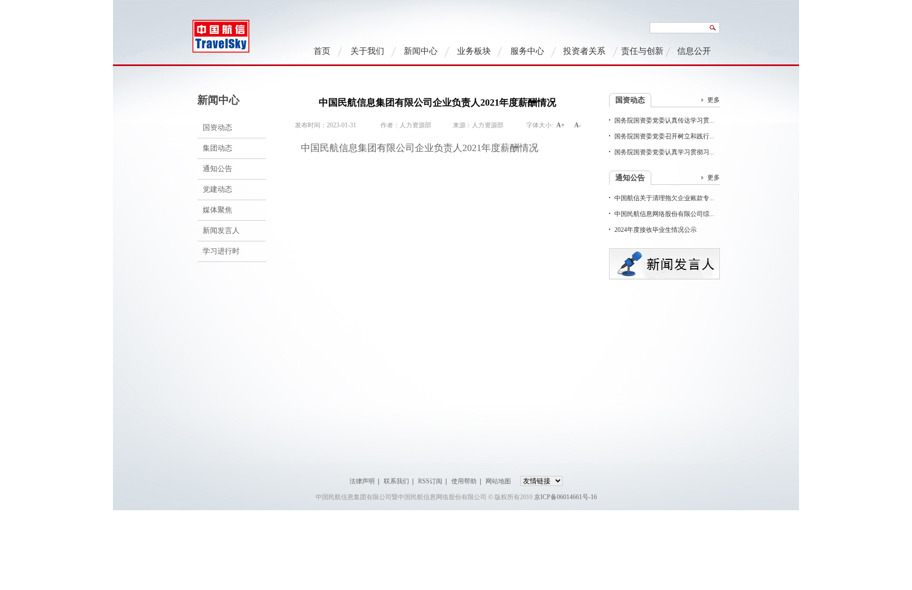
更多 (713, 100)
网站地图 (498, 481)
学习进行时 (221, 251)
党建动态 (217, 189)
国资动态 (217, 128)
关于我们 (367, 50)
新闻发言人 (221, 231)
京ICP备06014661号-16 (565, 497)
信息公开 (694, 50)
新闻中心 (421, 50)
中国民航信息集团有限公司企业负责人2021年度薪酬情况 (419, 148)
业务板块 (474, 50)
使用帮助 (464, 481)
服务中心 (527, 50)
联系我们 (396, 481)
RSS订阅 (430, 481)
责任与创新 (642, 50)
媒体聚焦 (217, 210)
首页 (322, 50)
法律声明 (362, 481)
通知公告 (217, 169)
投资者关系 (584, 50)
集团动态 (217, 148)
